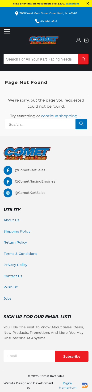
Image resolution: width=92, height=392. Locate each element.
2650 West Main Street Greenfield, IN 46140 (48, 13)
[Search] (83, 59)
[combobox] (41, 59)
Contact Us (13, 276)
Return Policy (15, 242)
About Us (11, 220)
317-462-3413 (48, 21)
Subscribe (71, 356)
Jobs (8, 298)
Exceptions (72, 3)
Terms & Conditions (20, 254)
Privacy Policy (15, 265)
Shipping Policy (17, 231)
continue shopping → (61, 116)
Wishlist (11, 287)
